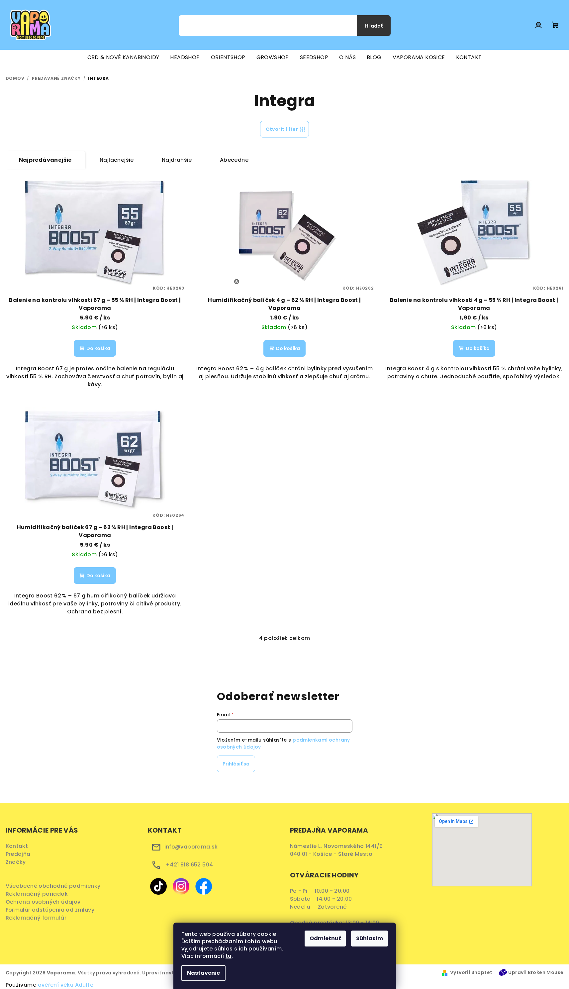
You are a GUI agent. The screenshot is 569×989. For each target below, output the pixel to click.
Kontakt (17, 846)
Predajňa (18, 854)
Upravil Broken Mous (534, 972)
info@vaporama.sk (191, 847)
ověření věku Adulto (66, 985)
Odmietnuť (325, 938)
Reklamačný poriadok (39, 894)
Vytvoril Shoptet (471, 972)
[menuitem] (123, 57)
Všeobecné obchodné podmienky (55, 886)
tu (229, 956)
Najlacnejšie (117, 160)
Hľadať (374, 26)
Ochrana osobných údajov (45, 902)
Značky (16, 862)
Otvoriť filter (282, 129)
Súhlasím (369, 938)
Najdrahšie (177, 160)
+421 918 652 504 (189, 864)
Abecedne (234, 160)
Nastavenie (203, 973)
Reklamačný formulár (38, 918)
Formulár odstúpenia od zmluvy (52, 910)
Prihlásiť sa (236, 764)
